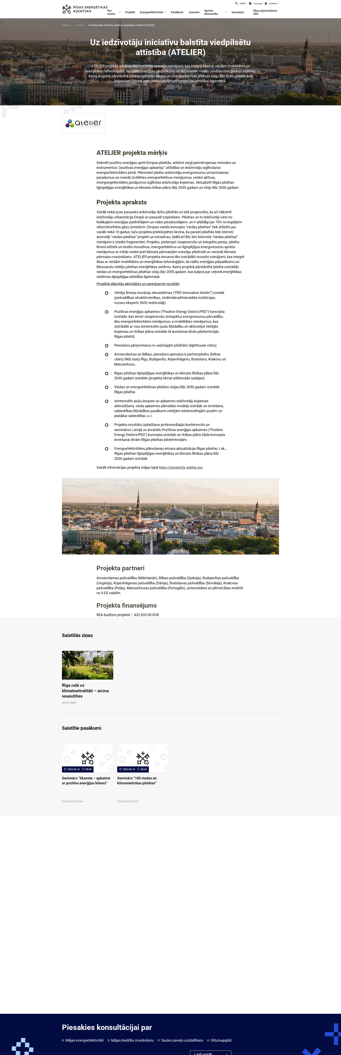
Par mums (111, 12)
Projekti (130, 12)
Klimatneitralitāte (72, 801)
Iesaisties (238, 12)
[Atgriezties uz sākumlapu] (84, 9)
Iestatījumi (273, 3)
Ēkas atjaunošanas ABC (265, 12)
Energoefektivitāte (151, 12)
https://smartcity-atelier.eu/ (181, 467)
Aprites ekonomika (211, 12)
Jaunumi (194, 12)
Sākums (66, 25)
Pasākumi (177, 12)
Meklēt (242, 3)
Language (257, 3)
